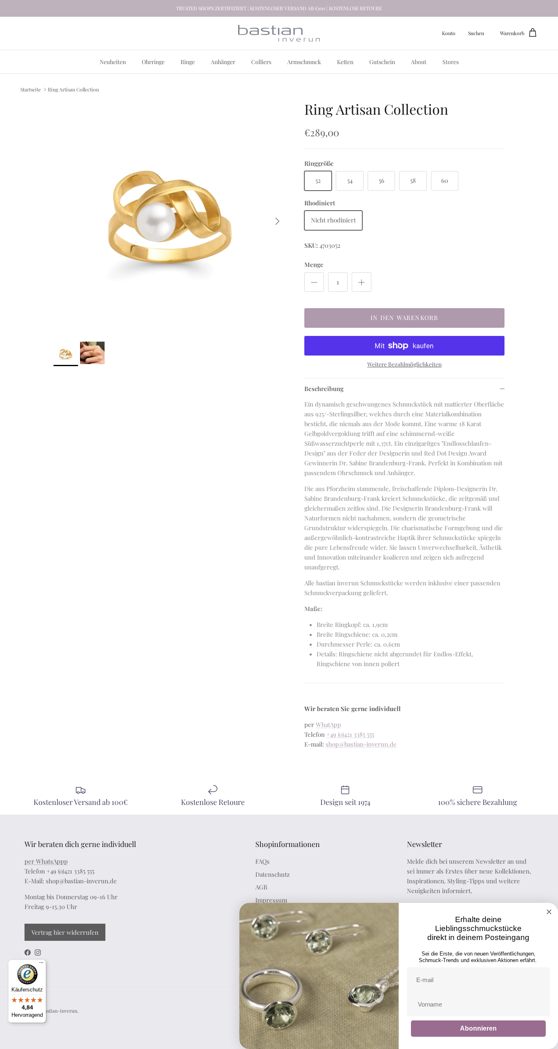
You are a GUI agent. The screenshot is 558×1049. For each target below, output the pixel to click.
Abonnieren (478, 1028)
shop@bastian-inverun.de (361, 744)
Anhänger (223, 62)
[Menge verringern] (314, 282)
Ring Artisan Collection (73, 89)
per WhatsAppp (46, 861)
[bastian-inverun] (279, 33)
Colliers (261, 62)
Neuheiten (113, 62)
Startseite (30, 89)
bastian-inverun (59, 1010)
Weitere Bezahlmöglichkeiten (404, 364)
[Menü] (41, 964)
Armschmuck (304, 62)
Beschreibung (324, 388)
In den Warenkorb (404, 317)
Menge (314, 264)
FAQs (262, 861)
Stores (450, 62)
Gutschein (382, 62)
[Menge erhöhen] (361, 282)
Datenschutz (272, 874)
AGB (261, 887)
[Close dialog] (549, 912)
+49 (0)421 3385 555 (350, 734)
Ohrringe (153, 62)
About (418, 62)
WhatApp (328, 724)
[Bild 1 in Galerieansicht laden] (170, 217)
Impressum (271, 900)
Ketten (345, 62)
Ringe (188, 62)
